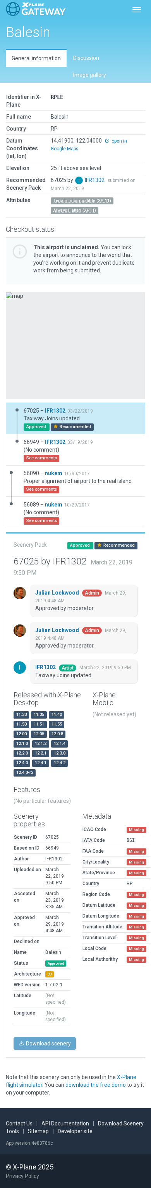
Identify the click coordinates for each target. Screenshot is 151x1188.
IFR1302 (95, 180)
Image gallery (89, 75)
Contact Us (19, 1123)
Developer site (75, 1131)
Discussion (86, 58)
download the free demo (95, 1085)
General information (36, 58)
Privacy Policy (22, 1176)
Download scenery (48, 1043)
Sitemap (38, 1131)
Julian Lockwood (57, 593)
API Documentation (65, 1123)
